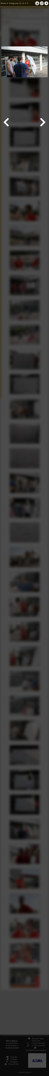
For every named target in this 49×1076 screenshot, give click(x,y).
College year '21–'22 (16, 3)
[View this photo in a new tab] (42, 3)
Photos (3, 3)
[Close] (46, 3)
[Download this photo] (37, 3)
